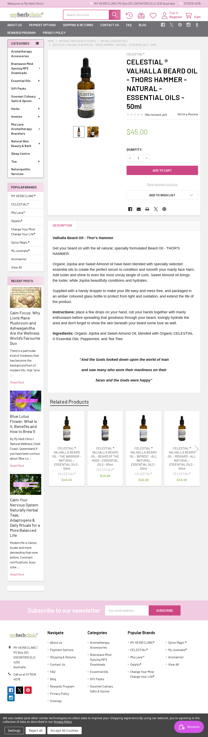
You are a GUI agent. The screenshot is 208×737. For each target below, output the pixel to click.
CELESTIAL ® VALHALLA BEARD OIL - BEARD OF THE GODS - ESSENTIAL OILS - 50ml (105, 456)
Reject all (35, 730)
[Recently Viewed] (130, 16)
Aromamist (19, 259)
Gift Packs (18, 88)
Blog (142, 25)
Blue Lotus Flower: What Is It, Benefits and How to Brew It (23, 424)
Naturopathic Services (20, 171)
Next (197, 449)
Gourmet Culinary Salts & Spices (23, 99)
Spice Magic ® (20, 242)
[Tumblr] (197, 24)
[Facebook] (163, 24)
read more (17, 382)
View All (16, 267)
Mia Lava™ (18, 212)
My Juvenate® (20, 250)
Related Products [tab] (69, 402)
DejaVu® (16, 221)
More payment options (162, 184)
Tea (14, 161)
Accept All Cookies (64, 730)
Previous (52, 449)
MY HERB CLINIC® (23, 196)
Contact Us (109, 25)
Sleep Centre (20, 153)
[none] (86, 88)
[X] (171, 24)
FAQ (128, 25)
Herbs (15, 109)
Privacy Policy (54, 32)
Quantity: (135, 149)
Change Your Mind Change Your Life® (23, 231)
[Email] (138, 209)
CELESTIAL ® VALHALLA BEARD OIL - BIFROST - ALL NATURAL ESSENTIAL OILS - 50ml (143, 458)
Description (62, 225)
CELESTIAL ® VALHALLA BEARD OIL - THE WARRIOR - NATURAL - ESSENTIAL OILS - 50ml (66, 458)
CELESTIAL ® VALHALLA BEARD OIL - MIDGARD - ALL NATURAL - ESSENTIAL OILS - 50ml (182, 458)
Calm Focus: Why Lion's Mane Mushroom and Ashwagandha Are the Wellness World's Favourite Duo (25, 328)
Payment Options (42, 25)
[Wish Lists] (154, 16)
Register (175, 17)
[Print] (147, 209)
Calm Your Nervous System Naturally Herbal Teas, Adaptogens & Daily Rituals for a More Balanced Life (25, 517)
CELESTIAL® (20, 204)
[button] (162, 195)
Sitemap (56, 701)
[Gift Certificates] (142, 16)
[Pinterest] (180, 24)
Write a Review (188, 114)
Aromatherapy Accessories (21, 53)
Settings (14, 730)
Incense (16, 116)
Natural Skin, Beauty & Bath (21, 143)
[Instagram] (188, 24)
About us (14, 25)
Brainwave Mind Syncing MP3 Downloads (22, 68)
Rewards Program (21, 32)
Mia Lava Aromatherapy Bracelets (21, 128)
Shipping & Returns (78, 25)
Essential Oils (20, 81)
